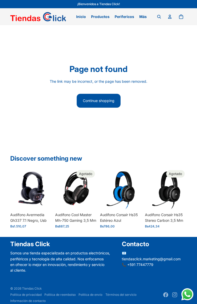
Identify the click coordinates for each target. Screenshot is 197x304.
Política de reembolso (60, 295)
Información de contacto (28, 301)
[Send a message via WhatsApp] (187, 294)
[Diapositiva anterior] (59, 189)
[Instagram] (175, 295)
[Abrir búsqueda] (159, 16)
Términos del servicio (120, 295)
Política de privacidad (26, 295)
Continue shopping (98, 100)
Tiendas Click (32, 288)
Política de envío (90, 295)
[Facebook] (166, 295)
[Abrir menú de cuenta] (169, 16)
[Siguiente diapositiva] (93, 189)
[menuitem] (143, 16)
